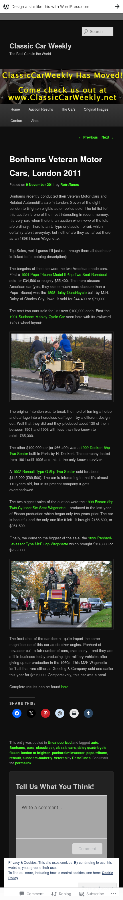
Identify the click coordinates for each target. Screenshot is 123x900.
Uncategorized (60, 742)
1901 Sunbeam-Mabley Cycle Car (37, 316)
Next (108, 137)
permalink (23, 762)
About (35, 120)
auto (94, 742)
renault (15, 757)
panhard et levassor (68, 752)
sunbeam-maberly (37, 757)
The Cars (68, 109)
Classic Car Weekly (40, 45)
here (64, 686)
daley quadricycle (92, 747)
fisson (14, 752)
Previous (88, 137)
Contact (17, 120)
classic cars (66, 747)
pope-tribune (96, 752)
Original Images (96, 109)
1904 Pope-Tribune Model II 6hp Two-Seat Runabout (64, 274)
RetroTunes (69, 184)
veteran (60, 757)
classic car (45, 747)
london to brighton (35, 752)
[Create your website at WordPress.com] (61, 6)
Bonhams (17, 747)
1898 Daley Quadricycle (67, 292)
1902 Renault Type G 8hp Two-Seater (44, 471)
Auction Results (41, 109)
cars (30, 747)
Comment (87, 848)
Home (15, 109)
